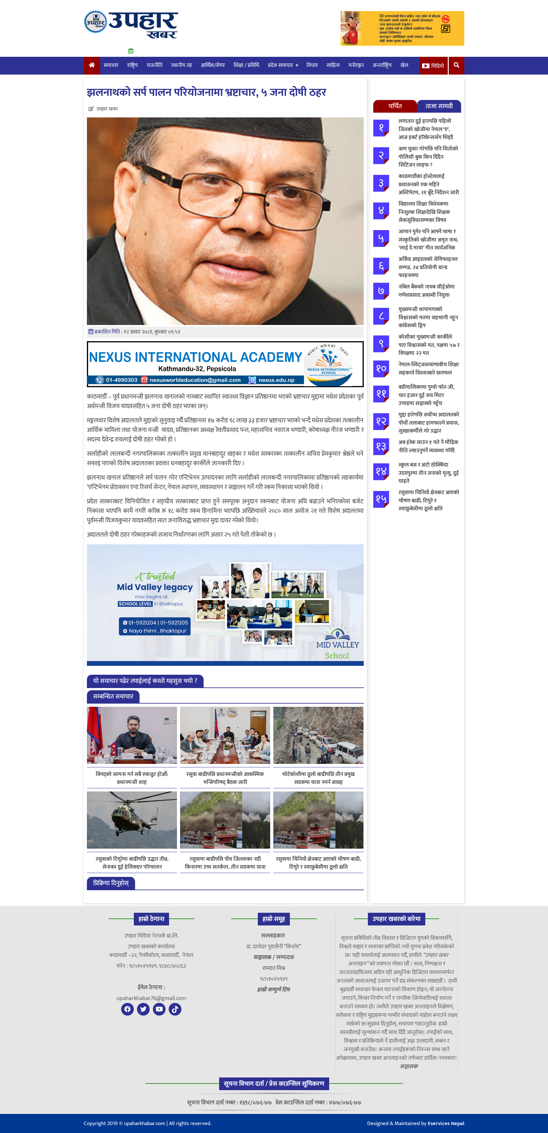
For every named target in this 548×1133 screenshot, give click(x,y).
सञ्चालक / (265, 957)
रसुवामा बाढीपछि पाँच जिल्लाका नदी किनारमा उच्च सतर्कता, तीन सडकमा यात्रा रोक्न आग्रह (225, 863)
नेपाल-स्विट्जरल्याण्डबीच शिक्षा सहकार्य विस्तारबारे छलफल (429, 368)
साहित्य (333, 65)
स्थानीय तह (181, 65)
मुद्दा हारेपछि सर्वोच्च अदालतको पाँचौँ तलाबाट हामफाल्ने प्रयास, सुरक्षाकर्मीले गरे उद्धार (429, 422)
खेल (404, 65)
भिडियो (437, 66)
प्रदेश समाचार (280, 65)
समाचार (111, 65)
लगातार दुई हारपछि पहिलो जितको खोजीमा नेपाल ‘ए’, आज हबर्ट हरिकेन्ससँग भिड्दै (426, 129)
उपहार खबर (107, 109)
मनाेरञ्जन (356, 65)
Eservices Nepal (446, 1123)
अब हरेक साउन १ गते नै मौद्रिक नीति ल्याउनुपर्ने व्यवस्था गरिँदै (428, 446)
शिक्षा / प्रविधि (246, 65)
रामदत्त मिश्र (274, 968)
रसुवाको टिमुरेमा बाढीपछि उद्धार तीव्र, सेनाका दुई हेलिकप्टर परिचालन (132, 863)
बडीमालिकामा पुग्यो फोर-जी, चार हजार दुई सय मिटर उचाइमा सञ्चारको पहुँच (426, 395)
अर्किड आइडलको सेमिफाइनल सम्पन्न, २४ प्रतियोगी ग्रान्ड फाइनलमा (428, 267)
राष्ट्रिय (132, 65)
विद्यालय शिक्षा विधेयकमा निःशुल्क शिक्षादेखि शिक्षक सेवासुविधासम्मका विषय (424, 212)
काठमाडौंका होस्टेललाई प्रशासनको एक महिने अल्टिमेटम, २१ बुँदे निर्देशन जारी (429, 184)
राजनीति (154, 65)
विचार (312, 65)
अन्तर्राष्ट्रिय (382, 65)
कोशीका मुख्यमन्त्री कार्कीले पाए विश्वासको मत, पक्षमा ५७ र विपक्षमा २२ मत (429, 345)
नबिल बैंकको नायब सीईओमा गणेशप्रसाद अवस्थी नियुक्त (427, 291)
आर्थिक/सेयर (213, 65)
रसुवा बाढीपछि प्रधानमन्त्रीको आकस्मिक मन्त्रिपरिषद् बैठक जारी (225, 778)
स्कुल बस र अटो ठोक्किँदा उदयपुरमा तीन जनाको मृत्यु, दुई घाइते (429, 473)
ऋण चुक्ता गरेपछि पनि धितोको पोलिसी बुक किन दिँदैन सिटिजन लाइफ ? (428, 156)
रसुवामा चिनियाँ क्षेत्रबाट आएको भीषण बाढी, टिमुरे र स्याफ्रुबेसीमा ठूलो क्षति (318, 863)
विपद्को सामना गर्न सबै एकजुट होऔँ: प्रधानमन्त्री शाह (132, 778)
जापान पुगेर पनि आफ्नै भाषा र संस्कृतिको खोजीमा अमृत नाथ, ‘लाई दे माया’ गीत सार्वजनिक (428, 239)
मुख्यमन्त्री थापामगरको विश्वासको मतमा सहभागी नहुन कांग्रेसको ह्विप (428, 317)
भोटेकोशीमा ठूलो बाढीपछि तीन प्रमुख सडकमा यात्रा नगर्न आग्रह (318, 778)
